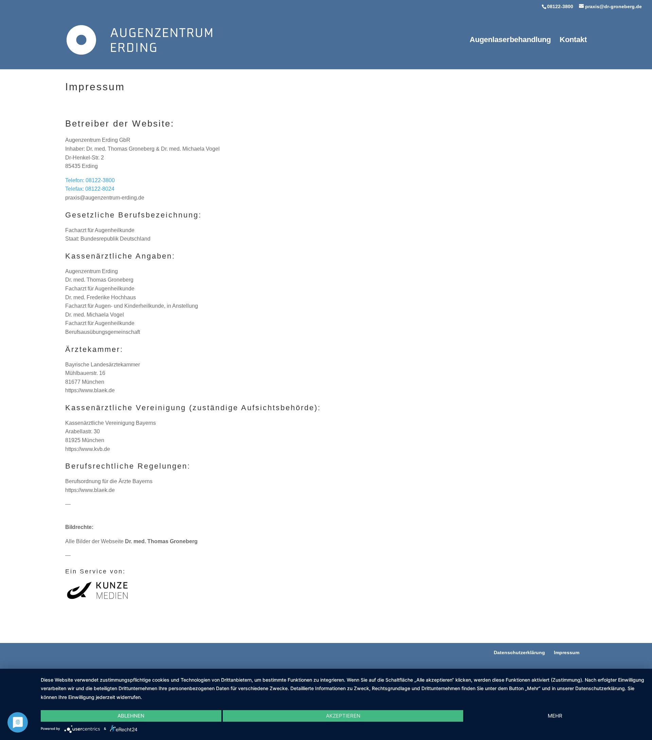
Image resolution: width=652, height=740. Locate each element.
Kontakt (573, 40)
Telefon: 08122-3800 (90, 180)
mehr (555, 716)
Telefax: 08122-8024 (89, 189)
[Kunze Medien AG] (97, 599)
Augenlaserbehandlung (510, 40)
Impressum (566, 652)
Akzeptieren (343, 716)
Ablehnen (130, 716)
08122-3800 (560, 6)
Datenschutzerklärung (519, 652)
